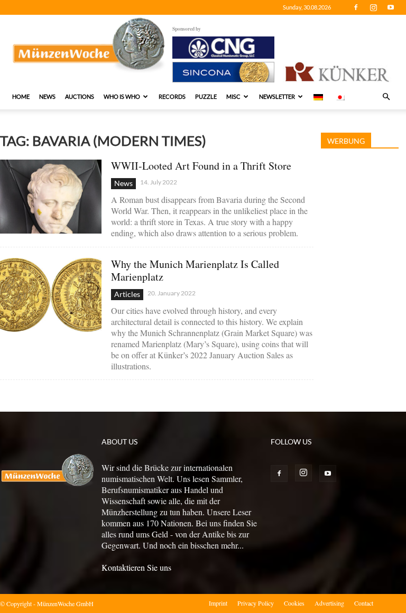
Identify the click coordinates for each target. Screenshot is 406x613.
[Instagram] (373, 7)
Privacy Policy (255, 603)
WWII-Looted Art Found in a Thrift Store (201, 166)
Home (21, 96)
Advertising (329, 603)
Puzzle (206, 96)
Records (172, 96)
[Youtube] (391, 7)
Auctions (79, 96)
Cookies (294, 603)
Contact (363, 603)
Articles (127, 294)
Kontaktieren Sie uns (136, 567)
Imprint (218, 603)
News (47, 96)
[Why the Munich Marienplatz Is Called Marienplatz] (51, 294)
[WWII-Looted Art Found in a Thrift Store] (51, 196)
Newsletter (277, 96)
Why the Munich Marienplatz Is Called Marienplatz (195, 270)
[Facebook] (356, 7)
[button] (386, 97)
